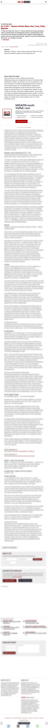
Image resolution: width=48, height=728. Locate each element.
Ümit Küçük (6, 39)
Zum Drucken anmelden (14, 46)
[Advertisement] (24, 13)
